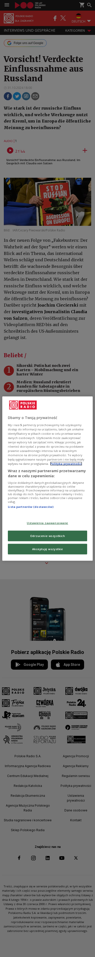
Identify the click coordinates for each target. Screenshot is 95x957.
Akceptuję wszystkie (47, 549)
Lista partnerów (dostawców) (30, 507)
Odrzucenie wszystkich (47, 535)
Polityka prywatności (66, 464)
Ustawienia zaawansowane (47, 523)
